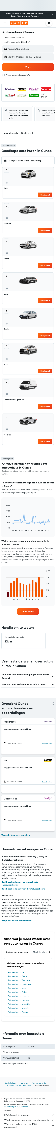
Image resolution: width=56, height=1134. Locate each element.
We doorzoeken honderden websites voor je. (26, 1120)
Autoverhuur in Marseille (19, 1004)
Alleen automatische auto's (18, 75)
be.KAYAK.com (10, 1083)
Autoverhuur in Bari (16, 972)
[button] (53, 15)
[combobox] (14, 37)
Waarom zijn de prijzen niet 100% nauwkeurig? (20, 1125)
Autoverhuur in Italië (40, 1083)
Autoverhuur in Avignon (18, 1012)
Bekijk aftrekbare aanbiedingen (16, 920)
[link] (28, 611)
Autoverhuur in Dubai (17, 992)
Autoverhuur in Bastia (17, 976)
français (34, 16)
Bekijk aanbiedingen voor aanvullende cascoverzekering (19, 883)
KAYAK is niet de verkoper (17, 1115)
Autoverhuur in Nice (17, 988)
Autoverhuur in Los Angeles (20, 984)
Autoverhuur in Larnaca (18, 1000)
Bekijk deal (45, 195)
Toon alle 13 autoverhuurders (15, 835)
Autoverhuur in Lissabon (18, 996)
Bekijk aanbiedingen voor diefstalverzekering (23, 889)
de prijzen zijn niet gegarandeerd (16, 1107)
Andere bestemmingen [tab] (17, 952)
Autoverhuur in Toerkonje (19, 980)
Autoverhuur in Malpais (18, 1008)
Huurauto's (24, 1083)
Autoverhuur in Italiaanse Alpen (19, 1085)
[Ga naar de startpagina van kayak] (19, 23)
